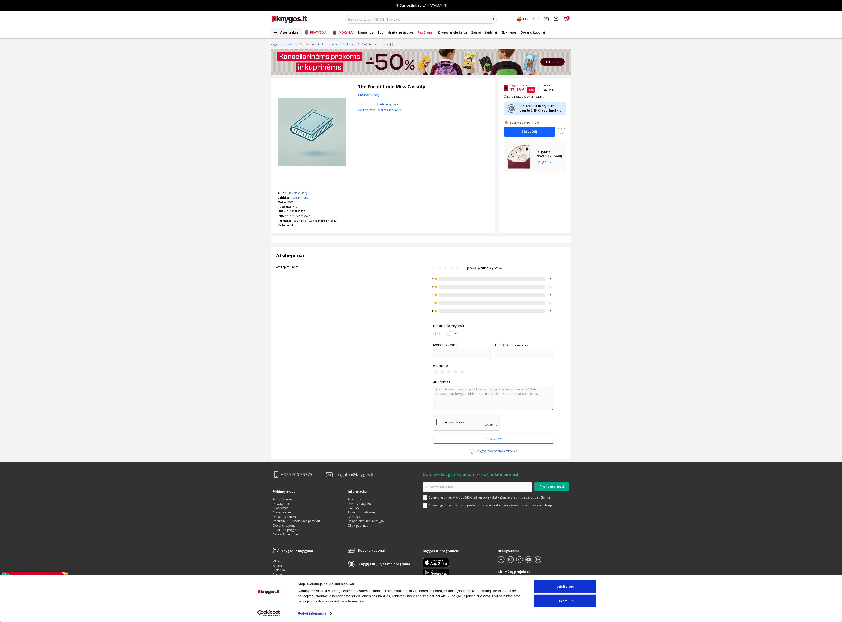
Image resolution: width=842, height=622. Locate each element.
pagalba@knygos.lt (355, 474)
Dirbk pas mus (358, 525)
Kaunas (278, 565)
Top (380, 32)
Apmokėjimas (282, 499)
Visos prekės (289, 32)
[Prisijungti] (556, 19)
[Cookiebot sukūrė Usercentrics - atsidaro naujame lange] (269, 613)
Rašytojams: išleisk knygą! (366, 521)
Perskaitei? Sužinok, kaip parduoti (296, 521)
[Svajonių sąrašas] (535, 19)
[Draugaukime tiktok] (520, 561)
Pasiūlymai (425, 32)
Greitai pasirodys (400, 32)
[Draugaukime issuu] (538, 561)
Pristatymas (281, 503)
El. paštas (501, 345)
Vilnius (277, 561)
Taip (456, 333)
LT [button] (524, 19)
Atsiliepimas (441, 382)
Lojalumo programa (287, 530)
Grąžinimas (281, 508)
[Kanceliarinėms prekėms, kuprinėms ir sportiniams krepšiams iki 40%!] (421, 62)
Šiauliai (277, 574)
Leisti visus (565, 586)
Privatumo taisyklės (361, 512)
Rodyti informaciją (312, 613)
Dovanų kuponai (533, 32)
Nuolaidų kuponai (285, 534)
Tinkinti (562, 600)
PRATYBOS (318, 32)
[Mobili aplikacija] (436, 572)
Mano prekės (282, 512)
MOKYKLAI (346, 32)
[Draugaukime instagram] (510, 561)
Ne (441, 333)
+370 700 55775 (296, 474)
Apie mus (354, 499)
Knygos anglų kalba (452, 32)
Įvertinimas (441, 366)
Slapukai (353, 508)
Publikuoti (493, 439)
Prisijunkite (527, 106)
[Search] (492, 19)
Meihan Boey (299, 193)
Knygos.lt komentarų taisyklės (496, 451)
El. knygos (509, 32)
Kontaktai (354, 517)
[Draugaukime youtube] (529, 561)
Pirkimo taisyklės (359, 503)
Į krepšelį (529, 131)
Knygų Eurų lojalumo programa (384, 564)
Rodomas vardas (445, 345)
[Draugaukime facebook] (501, 561)
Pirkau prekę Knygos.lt (448, 326)
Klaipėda (279, 570)
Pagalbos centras (285, 517)
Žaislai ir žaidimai (484, 32)
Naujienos (365, 32)
